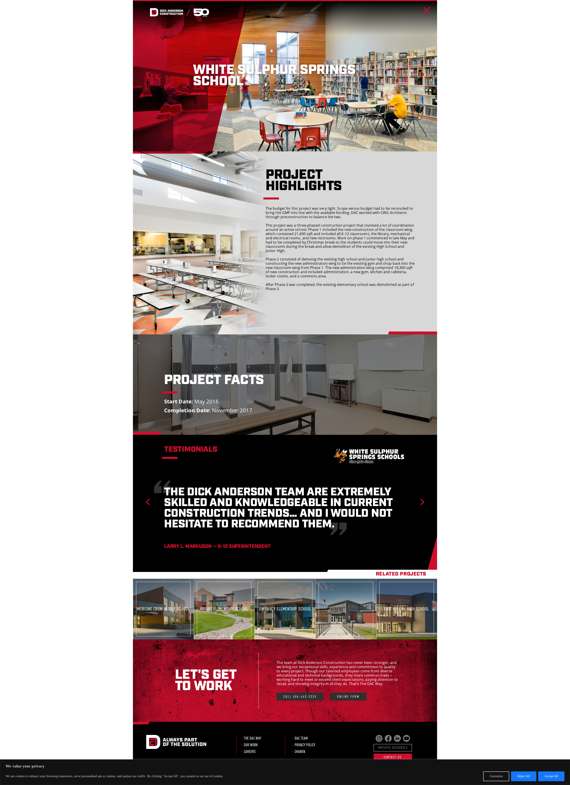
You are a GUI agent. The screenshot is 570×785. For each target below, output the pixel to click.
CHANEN (300, 751)
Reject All (523, 776)
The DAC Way (252, 738)
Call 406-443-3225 (300, 696)
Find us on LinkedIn (397, 738)
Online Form (348, 696)
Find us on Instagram (379, 738)
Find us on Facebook (388, 738)
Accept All (551, 776)
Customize (496, 776)
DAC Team (301, 738)
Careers (250, 751)
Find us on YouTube (406, 738)
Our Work (251, 745)
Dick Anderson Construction (179, 12)
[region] (285, 772)
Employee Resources (393, 747)
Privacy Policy (305, 745)
